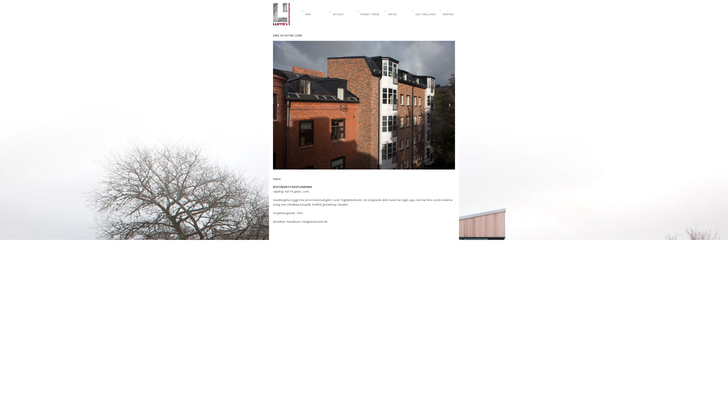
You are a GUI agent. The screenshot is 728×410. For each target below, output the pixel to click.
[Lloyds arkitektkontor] (281, 14)
